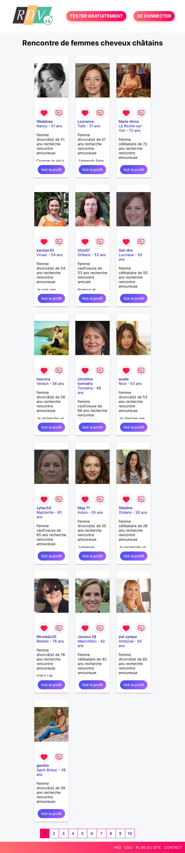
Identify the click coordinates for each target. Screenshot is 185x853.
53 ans (100, 254)
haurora (43, 379)
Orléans (84, 254)
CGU (128, 847)
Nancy (42, 126)
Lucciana (126, 254)
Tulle (82, 126)
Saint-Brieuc (47, 770)
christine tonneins (85, 381)
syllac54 (44, 508)
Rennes (43, 641)
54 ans (56, 254)
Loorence (86, 121)
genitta (43, 765)
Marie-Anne (129, 121)
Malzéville (45, 512)
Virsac (42, 254)
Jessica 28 (87, 636)
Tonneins (85, 388)
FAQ (117, 847)
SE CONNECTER (154, 16)
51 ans (56, 126)
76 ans (58, 641)
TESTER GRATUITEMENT (96, 16)
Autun (83, 512)
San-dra (125, 250)
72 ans (134, 130)
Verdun (43, 383)
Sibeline (125, 508)
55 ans (97, 512)
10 (130, 833)
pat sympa (128, 636)
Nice (122, 383)
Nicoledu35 (46, 636)
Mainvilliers (87, 641)
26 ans (141, 512)
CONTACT (173, 847)
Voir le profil (51, 169)
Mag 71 (84, 508)
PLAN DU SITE (148, 847)
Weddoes (45, 121)
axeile (124, 379)
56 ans (58, 383)
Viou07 (84, 250)
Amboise (126, 641)
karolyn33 (45, 250)
